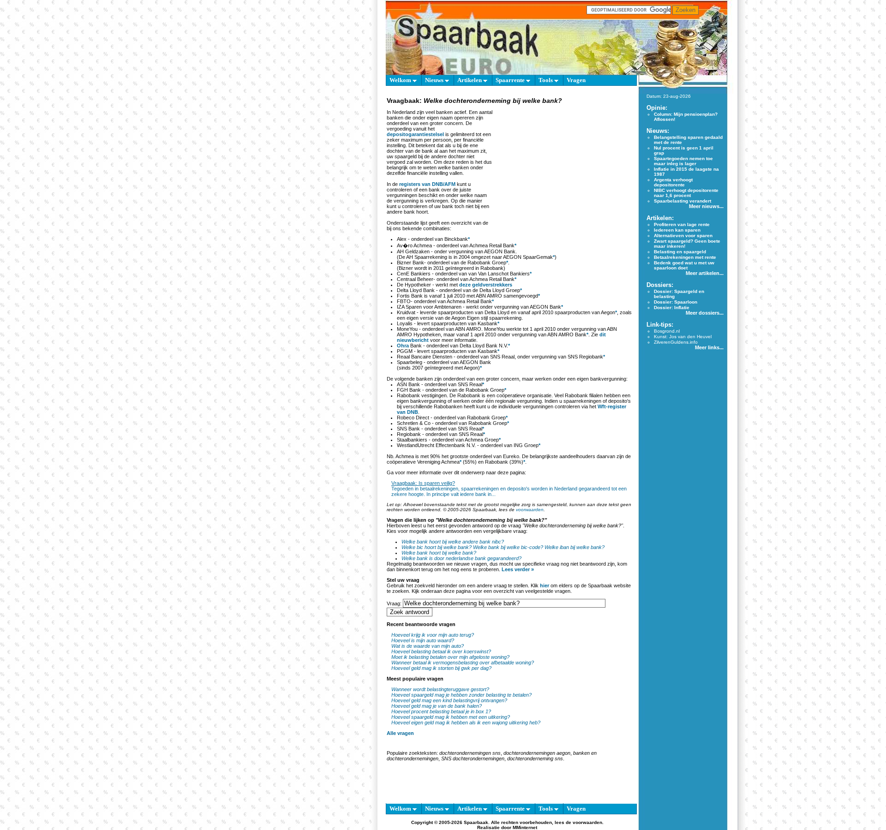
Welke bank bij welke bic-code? (508, 547)
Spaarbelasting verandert (682, 200)
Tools (546, 80)
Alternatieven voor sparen (683, 235)
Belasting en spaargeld (680, 251)
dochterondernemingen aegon (536, 753)
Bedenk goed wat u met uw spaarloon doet (684, 265)
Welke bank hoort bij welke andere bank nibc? (452, 541)
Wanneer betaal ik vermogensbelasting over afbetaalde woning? (462, 662)
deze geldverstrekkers (485, 284)
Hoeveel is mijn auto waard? (422, 640)
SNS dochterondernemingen (472, 758)
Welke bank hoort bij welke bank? (438, 552)
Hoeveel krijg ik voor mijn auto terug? (432, 635)
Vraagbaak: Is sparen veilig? (423, 483)
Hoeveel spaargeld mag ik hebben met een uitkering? (450, 717)
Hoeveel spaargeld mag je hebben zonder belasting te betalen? (461, 695)
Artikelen (470, 80)
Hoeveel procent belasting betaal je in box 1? (441, 711)
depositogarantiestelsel (415, 134)
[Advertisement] (563, 163)
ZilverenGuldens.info (676, 342)
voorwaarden (530, 509)
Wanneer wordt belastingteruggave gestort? (440, 689)
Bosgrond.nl (667, 331)
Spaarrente (511, 80)
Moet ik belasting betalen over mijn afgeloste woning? (450, 657)
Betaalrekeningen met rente (685, 257)
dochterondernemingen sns (470, 753)
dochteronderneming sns (535, 758)
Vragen (576, 80)
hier (544, 585)
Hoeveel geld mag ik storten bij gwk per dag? (441, 668)
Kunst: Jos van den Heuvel (683, 336)
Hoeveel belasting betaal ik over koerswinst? (441, 651)
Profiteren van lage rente (682, 224)
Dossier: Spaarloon (675, 302)
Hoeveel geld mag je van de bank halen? (436, 706)
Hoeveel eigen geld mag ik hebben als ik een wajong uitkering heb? (465, 722)
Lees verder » (518, 569)
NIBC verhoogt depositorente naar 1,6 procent (686, 193)
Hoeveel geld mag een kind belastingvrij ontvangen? (449, 700)
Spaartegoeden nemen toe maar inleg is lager (683, 161)
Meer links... (709, 347)
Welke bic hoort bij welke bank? (436, 547)
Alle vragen (400, 733)
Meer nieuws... (706, 206)
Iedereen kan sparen (677, 230)
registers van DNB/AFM (427, 184)
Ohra (403, 345)
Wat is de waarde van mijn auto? (427, 646)
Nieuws (435, 80)
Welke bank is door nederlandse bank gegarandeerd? (461, 558)
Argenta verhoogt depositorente (673, 182)
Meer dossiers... (705, 313)
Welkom (401, 80)
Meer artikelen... (705, 273)
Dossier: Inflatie (671, 307)
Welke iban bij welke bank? (575, 547)
